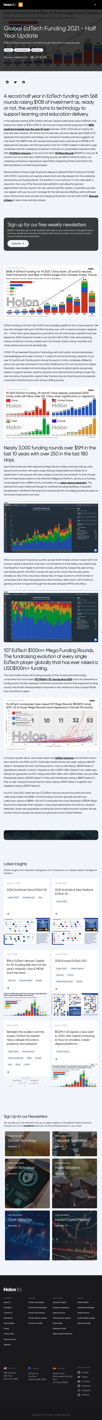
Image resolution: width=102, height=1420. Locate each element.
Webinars (7, 1345)
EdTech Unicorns (59, 1313)
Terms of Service (10, 1339)
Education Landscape (61, 1307)
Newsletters (8, 1318)
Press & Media (9, 1323)
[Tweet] (15, 82)
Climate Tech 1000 (35, 1323)
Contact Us (8, 1313)
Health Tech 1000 (83, 1323)
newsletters (29, 1125)
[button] (95, 4)
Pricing (6, 1328)
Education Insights (59, 1302)
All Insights (7, 1307)
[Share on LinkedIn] (7, 82)
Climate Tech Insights (36, 1302)
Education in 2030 (59, 1328)
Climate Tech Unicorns (36, 1313)
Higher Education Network (62, 1334)
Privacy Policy (9, 1334)
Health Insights (82, 1302)
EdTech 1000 (57, 1323)
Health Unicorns (83, 1313)
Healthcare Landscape (85, 1307)
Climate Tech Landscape (37, 1307)
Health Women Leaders (86, 1318)
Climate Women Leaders (37, 1318)
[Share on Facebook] (23, 82)
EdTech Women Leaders (62, 1318)
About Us (7, 1302)
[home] (13, 4)
